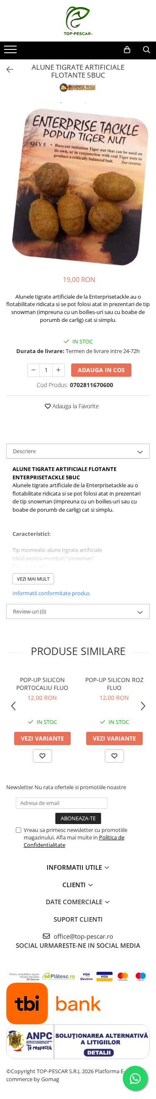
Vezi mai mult (33, 579)
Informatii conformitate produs (51, 593)
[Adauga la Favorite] (42, 756)
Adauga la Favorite (75, 406)
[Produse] (11, 52)
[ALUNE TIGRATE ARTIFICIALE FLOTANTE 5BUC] (78, 185)
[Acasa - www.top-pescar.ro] (78, 20)
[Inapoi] (6, 69)
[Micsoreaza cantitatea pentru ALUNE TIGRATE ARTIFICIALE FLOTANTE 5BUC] (33, 370)
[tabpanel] (78, 185)
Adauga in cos (101, 370)
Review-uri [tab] (29, 611)
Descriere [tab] (24, 451)
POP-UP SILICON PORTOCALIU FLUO (42, 684)
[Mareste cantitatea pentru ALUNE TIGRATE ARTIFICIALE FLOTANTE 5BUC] (58, 370)
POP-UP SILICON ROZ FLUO (114, 684)
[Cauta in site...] (146, 50)
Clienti (74, 885)
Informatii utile (75, 867)
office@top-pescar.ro (82, 936)
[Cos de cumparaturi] (127, 50)
